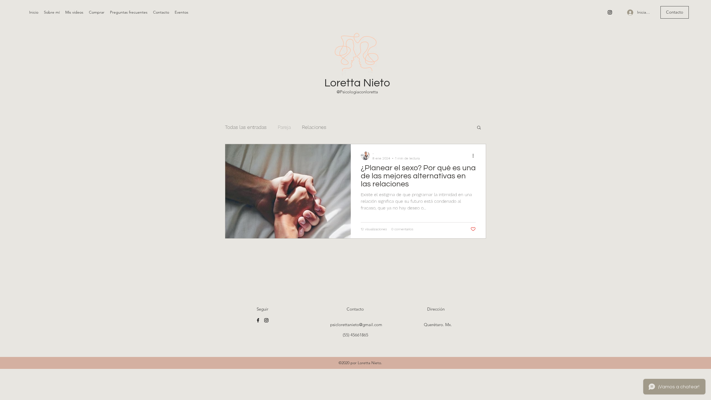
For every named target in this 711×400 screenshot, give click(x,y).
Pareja (284, 127)
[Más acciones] (475, 155)
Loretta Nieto (357, 83)
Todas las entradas (246, 127)
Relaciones (314, 127)
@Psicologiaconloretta (357, 91)
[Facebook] (258, 320)
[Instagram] (610, 12)
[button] (479, 128)
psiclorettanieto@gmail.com (356, 324)
